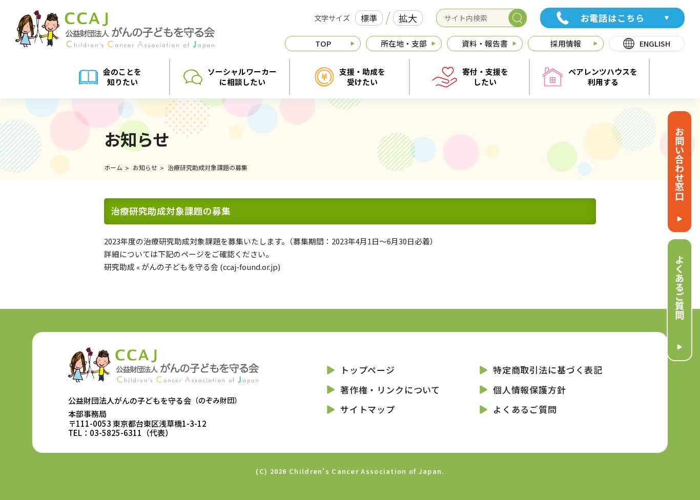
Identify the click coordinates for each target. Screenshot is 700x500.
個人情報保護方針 (529, 389)
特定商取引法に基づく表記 (548, 369)
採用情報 (565, 43)
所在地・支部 (404, 43)
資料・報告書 (485, 43)
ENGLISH (655, 43)
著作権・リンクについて (390, 389)
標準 (369, 18)
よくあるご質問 (679, 287)
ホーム (113, 167)
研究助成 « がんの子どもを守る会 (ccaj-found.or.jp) (192, 266)
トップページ (367, 369)
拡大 (408, 18)
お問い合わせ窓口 (679, 163)
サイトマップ (367, 409)
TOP (323, 43)
